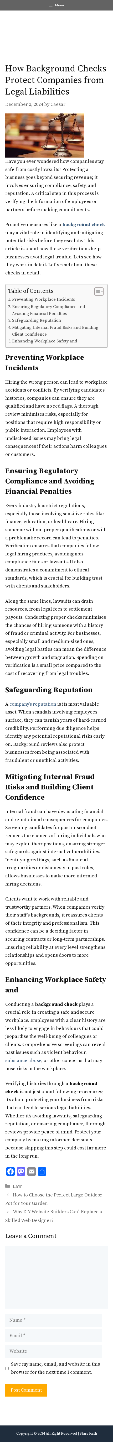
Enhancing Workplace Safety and (45, 341)
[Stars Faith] (11, 23)
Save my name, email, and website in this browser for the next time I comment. (55, 1368)
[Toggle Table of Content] (96, 291)
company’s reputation (32, 704)
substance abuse (23, 1061)
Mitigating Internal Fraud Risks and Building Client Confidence (55, 331)
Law (17, 1186)
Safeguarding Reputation (36, 320)
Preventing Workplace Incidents (43, 299)
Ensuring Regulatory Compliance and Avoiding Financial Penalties (48, 310)
